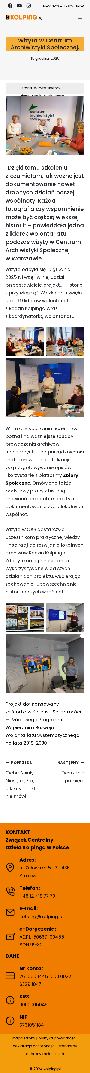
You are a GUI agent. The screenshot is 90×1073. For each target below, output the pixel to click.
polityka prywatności (57, 1038)
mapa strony (23, 1038)
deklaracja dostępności (34, 1046)
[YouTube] (19, 5)
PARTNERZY (76, 6)
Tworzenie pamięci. (70, 772)
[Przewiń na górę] (82, 1063)
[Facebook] (10, 5)
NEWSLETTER (60, 6)
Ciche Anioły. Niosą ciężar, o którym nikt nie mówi (21, 779)
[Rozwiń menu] (80, 17)
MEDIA (47, 6)
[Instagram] (28, 5)
